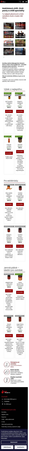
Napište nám (5, 414)
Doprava (4, 417)
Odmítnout (7, 447)
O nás (3, 422)
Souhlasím (20, 447)
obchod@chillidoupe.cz (10, 399)
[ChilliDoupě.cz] (14, 392)
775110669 (6, 401)
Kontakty (4, 412)
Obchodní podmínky (7, 424)
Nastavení (13, 442)
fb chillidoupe (7, 404)
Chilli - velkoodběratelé (8, 419)
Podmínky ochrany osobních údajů (11, 426)
